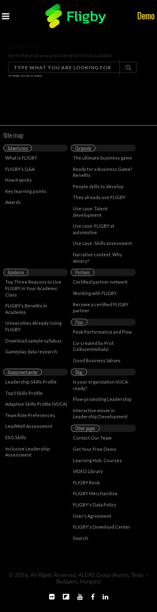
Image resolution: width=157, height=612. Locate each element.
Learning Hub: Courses (97, 460)
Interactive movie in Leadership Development (100, 413)
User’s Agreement (92, 516)
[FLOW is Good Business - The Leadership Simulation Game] (75, 16)
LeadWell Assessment (28, 426)
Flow (79, 322)
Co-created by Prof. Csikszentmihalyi (93, 346)
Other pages (85, 428)
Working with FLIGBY (95, 293)
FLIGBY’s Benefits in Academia (26, 309)
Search (80, 538)
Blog (79, 372)
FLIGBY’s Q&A (20, 169)
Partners (82, 272)
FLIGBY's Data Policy (94, 504)
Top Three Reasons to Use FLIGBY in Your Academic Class (33, 288)
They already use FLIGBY (99, 197)
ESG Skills (15, 437)
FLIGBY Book (86, 482)
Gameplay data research (31, 351)
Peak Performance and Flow (102, 331)
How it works (18, 180)
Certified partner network (100, 281)
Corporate (83, 148)
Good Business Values (96, 360)
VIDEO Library (88, 471)
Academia (16, 272)
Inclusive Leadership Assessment (27, 452)
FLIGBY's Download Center (101, 526)
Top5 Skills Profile (24, 393)
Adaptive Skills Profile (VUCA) (36, 404)
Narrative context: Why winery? (97, 257)
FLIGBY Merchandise (95, 493)
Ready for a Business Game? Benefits (102, 172)
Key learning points (25, 191)
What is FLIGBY (21, 157)
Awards (13, 202)
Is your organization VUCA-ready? (101, 385)
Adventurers (18, 148)
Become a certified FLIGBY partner (100, 307)
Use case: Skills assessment (102, 243)
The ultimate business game (102, 157)
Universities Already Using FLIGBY (33, 326)
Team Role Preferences (30, 415)
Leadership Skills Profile (31, 381)
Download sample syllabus (33, 340)
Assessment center (23, 372)
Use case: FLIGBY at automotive (93, 229)
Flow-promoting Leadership (102, 399)
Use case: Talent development (90, 212)
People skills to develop (98, 186)
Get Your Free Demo (94, 449)
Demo (146, 15)
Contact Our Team (92, 437)
